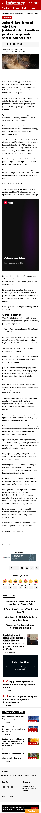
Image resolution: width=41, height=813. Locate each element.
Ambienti (32, 729)
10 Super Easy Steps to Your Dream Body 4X (20, 610)
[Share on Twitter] (10, 44)
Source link (7, 545)
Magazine (7, 18)
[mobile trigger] (4, 2)
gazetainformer (8, 49)
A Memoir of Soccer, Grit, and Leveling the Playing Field (20, 603)
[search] (26, 3)
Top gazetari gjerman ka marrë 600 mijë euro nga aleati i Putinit (19, 684)
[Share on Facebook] (7, 44)
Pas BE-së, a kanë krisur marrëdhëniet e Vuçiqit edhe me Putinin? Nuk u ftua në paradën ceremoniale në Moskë (14, 642)
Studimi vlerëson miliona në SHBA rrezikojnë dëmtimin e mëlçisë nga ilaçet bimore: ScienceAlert (13, 742)
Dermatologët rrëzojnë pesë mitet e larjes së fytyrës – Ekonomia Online (20, 699)
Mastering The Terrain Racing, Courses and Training (20, 626)
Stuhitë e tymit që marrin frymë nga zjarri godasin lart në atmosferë (13, 729)
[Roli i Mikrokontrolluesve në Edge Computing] (33, 719)
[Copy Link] (17, 44)
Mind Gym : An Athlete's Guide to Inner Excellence (20, 618)
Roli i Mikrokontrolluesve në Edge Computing (13, 718)
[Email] (14, 44)
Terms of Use (20, 809)
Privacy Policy (7, 809)
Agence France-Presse (13, 531)
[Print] (21, 44)
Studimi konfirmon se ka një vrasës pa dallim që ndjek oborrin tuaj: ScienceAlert (13, 756)
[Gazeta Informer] (15, 2)
